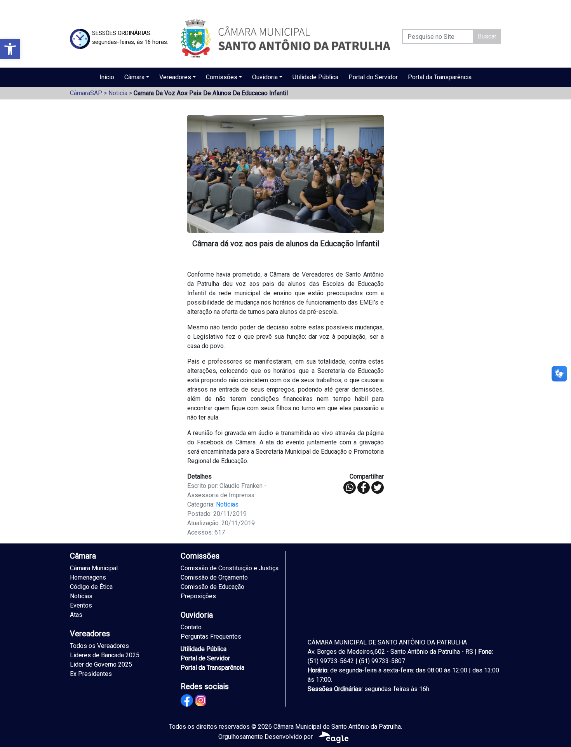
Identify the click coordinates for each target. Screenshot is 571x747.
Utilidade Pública (315, 77)
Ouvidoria (265, 77)
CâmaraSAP (86, 93)
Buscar (487, 36)
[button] (10, 49)
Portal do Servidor (373, 77)
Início (106, 77)
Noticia (117, 93)
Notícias (227, 504)
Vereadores (175, 77)
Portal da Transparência (440, 77)
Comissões (221, 77)
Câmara (134, 77)
